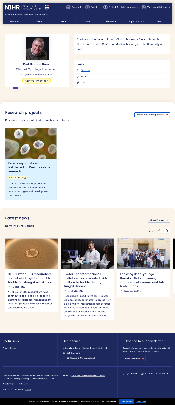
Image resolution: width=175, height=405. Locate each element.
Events (39, 21)
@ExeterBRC (132, 373)
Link (83, 82)
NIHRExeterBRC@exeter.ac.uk (80, 358)
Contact (88, 21)
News (63, 21)
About (13, 21)
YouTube (149, 373)
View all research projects (150, 114)
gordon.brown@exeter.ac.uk (38, 74)
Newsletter (111, 21)
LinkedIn (163, 373)
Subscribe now (132, 358)
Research (76, 7)
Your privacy (141, 401)
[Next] (167, 231)
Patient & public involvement (123, 7)
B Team (28, 389)
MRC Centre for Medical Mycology (116, 44)
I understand (127, 401)
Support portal (136, 21)
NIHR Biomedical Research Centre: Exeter (23, 7)
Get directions (73, 353)
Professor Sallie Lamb (19, 384)
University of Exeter (45, 379)
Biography (85, 70)
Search (160, 21)
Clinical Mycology (36, 80)
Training (95, 7)
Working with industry (158, 7)
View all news (157, 220)
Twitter (84, 76)
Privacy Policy (9, 348)
